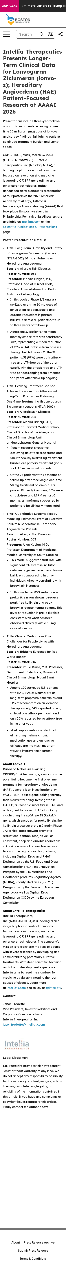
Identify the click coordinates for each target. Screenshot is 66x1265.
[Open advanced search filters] (50, 34)
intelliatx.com (30, 221)
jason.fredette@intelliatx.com (24, 1024)
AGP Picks (9, 6)
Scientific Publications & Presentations (30, 227)
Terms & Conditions (33, 1258)
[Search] (41, 34)
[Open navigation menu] (6, 34)
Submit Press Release (33, 1250)
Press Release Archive (39, 1242)
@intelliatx (53, 988)
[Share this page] (60, 34)
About (15, 1242)
